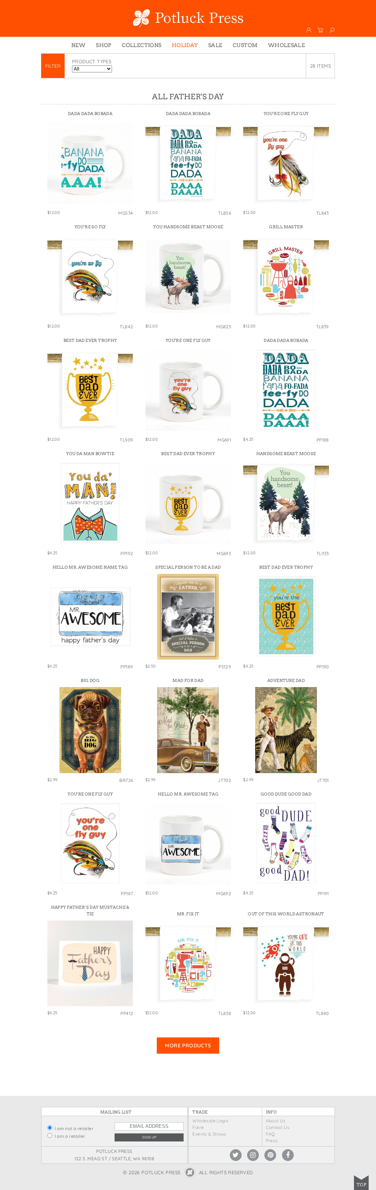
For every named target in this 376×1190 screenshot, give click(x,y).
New (78, 45)
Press (272, 1140)
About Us (276, 1120)
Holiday (185, 45)
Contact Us (278, 1127)
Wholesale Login (210, 1120)
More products (188, 1045)
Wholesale (286, 45)
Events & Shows (209, 1134)
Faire (198, 1127)
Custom (245, 45)
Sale (215, 45)
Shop (104, 45)
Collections (141, 45)
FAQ (270, 1134)
